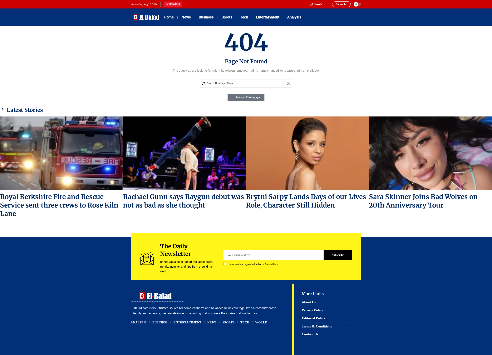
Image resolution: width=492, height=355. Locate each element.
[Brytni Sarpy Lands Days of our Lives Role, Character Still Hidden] (307, 153)
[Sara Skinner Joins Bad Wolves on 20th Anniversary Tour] (430, 153)
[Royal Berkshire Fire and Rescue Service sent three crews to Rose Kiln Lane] (61, 153)
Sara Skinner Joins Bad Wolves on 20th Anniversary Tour (423, 201)
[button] (316, 4)
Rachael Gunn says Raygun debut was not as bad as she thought (183, 201)
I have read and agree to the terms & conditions (253, 264)
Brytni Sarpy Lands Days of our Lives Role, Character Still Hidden (306, 201)
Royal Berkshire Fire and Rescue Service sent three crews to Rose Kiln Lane (59, 205)
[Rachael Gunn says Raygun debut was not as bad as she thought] (184, 153)
